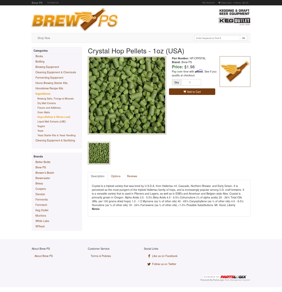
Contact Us (53, 2)
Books (39, 56)
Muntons (40, 215)
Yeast (40, 130)
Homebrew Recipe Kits (49, 88)
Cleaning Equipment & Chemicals (55, 72)
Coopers (40, 189)
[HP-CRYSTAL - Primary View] (127, 95)
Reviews (132, 176)
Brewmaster (42, 178)
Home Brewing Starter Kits (51, 83)
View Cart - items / (234, 2)
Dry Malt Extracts (46, 103)
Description (98, 176)
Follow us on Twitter (163, 264)
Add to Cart (193, 92)
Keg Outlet (41, 210)
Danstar (40, 194)
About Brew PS (44, 256)
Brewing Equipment (47, 67)
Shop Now (44, 38)
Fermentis (41, 199)
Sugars (41, 126)
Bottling (40, 61)
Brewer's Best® (44, 173)
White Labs (42, 221)
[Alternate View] (99, 153)
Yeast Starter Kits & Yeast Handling (56, 135)
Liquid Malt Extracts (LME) (51, 121)
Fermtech (41, 205)
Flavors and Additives (49, 107)
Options (115, 176)
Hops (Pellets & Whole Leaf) (53, 117)
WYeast (40, 226)
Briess (39, 183)
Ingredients (42, 93)
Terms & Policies (101, 256)
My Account (208, 2)
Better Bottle (42, 162)
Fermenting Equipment (49, 77)
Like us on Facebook (164, 256)
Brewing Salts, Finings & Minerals (55, 98)
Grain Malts (43, 112)
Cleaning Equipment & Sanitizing (55, 140)
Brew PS (40, 167)
